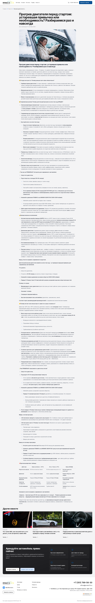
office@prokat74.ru (86, 585)
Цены (18, 584)
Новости (37, 2)
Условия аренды (36, 582)
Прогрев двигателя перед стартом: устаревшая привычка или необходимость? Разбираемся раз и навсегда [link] (19, 8)
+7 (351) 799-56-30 (83, 582)
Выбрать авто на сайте (27, 569)
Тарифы (33, 2)
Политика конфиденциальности (84, 600)
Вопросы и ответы (22, 590)
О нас (18, 587)
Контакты (28, 2)
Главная (4, 8)
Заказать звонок (84, 2)
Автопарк (18, 2)
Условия (23, 2)
